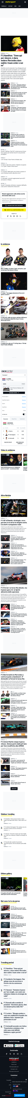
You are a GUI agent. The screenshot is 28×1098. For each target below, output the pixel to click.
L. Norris (10, 431)
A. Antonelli (11, 438)
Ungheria (10, 423)
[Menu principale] (2, 2)
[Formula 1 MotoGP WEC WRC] (14, 375)
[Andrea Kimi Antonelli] (6, 438)
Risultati (24, 396)
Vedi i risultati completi (20, 442)
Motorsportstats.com (14, 1071)
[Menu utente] (25, 2)
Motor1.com (14, 1064)
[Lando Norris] (6, 431)
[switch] (24, 414)
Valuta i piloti (8, 442)
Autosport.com (14, 1069)
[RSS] (20, 216)
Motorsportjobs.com (14, 1066)
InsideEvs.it (14, 1062)
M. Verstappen (11, 434)
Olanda (8, 379)
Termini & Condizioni (9, 1091)
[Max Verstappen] (6, 434)
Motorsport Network (11, 1095)
